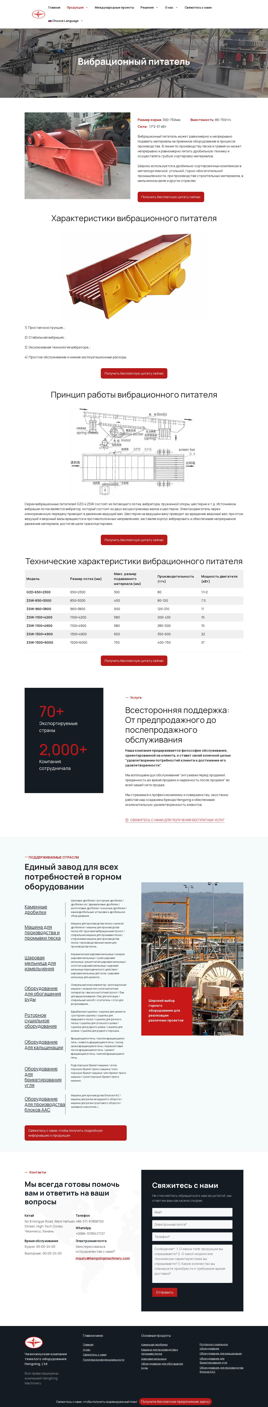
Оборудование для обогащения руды (43, 993)
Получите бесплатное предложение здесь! (175, 1401)
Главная (54, 7)
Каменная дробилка (154, 1344)
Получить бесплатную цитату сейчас (171, 197)
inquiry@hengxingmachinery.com (103, 1258)
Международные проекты (114, 7)
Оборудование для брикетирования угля (43, 1076)
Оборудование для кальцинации (44, 1045)
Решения (147, 7)
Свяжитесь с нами (198, 7)
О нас (169, 7)
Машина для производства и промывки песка (43, 932)
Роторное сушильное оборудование (41, 1020)
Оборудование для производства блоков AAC (45, 1104)
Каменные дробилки (36, 909)
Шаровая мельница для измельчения (40, 963)
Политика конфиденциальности (103, 1360)
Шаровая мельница (153, 1359)
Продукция (75, 7)
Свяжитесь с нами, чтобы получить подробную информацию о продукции (65, 1133)
